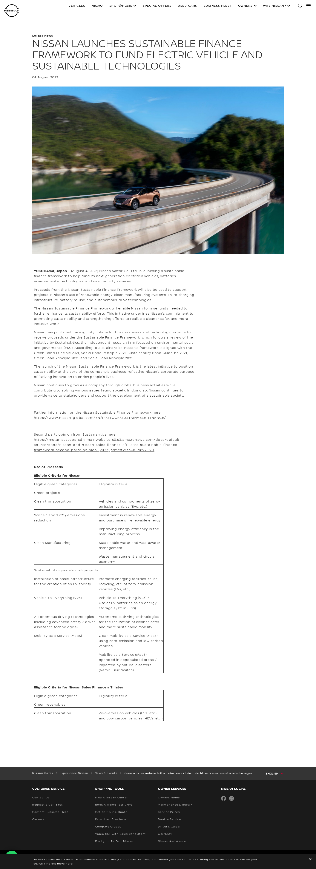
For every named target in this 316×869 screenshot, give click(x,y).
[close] (310, 860)
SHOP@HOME (120, 5)
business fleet (218, 5)
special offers (157, 5)
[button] (308, 5)
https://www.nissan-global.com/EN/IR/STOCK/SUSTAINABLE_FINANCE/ (100, 418)
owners (245, 5)
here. (70, 863)
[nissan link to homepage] (11, 10)
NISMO (97, 5)
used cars (187, 5)
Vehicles (77, 5)
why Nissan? (274, 5)
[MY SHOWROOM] (300, 6)
